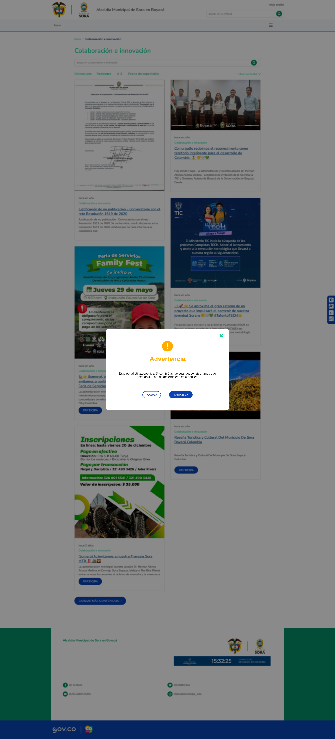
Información (180, 394)
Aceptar (152, 394)
